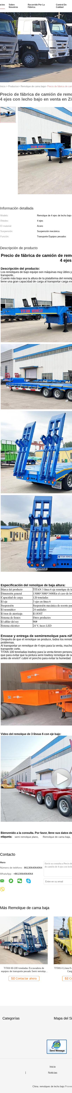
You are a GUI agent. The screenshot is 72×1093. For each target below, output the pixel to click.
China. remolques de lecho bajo (48, 1086)
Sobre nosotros (13, 5)
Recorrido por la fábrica (36, 5)
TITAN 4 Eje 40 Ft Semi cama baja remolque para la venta (24, 970)
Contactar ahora (26, 978)
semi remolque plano (26, 836)
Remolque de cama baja (56, 836)
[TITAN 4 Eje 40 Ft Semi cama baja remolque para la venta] (24, 940)
